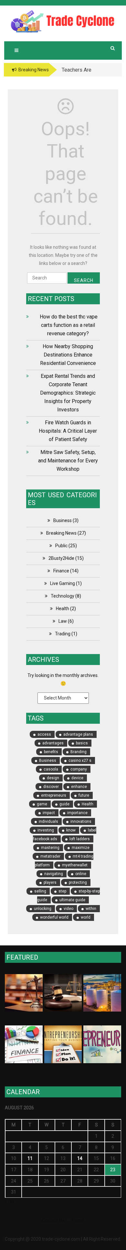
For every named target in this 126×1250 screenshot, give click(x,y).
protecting (78, 882)
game (42, 804)
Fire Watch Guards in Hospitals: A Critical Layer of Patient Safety (68, 430)
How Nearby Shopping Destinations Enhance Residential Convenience (68, 354)
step (62, 891)
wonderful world (54, 917)
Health (62, 608)
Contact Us (53, 1220)
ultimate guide (72, 900)
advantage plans (78, 734)
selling (40, 891)
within (91, 908)
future (84, 795)
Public (61, 545)
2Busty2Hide (61, 558)
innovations (80, 821)
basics (82, 743)
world (85, 917)
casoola (51, 769)
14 (79, 1158)
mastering (50, 847)
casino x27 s (79, 760)
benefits (51, 752)
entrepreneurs (53, 795)
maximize (80, 847)
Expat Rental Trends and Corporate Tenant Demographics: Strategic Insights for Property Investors (68, 393)
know (71, 830)
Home (78, 1220)
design (53, 778)
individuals (48, 821)
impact (49, 813)
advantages (53, 743)
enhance (79, 786)
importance (77, 813)
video (68, 908)
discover (51, 786)
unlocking (42, 908)
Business (62, 520)
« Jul (9, 1201)
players (50, 882)
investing (45, 830)
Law (62, 621)
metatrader (50, 856)
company (78, 769)
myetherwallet (75, 865)
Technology (62, 596)
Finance (61, 570)
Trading (62, 633)
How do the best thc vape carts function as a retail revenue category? (68, 325)
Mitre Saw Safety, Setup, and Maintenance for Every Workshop (68, 460)
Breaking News (61, 533)
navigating (53, 874)
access (44, 734)
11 (30, 1158)
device (77, 778)
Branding (78, 752)
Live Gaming (62, 583)
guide (64, 804)
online (80, 874)
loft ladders (79, 839)
